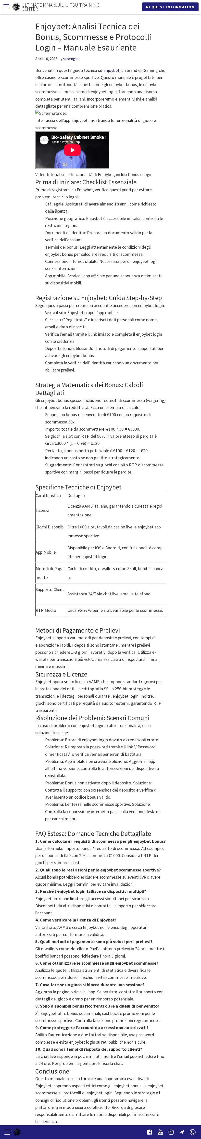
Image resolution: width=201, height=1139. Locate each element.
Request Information (170, 6)
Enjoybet (111, 70)
